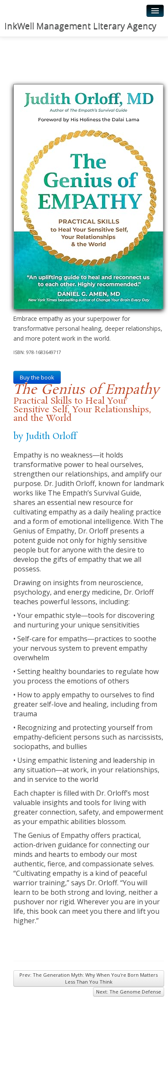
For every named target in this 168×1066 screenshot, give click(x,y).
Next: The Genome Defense (128, 991)
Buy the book (37, 377)
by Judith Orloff (45, 436)
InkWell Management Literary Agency (80, 25)
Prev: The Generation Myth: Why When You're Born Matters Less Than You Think (88, 978)
